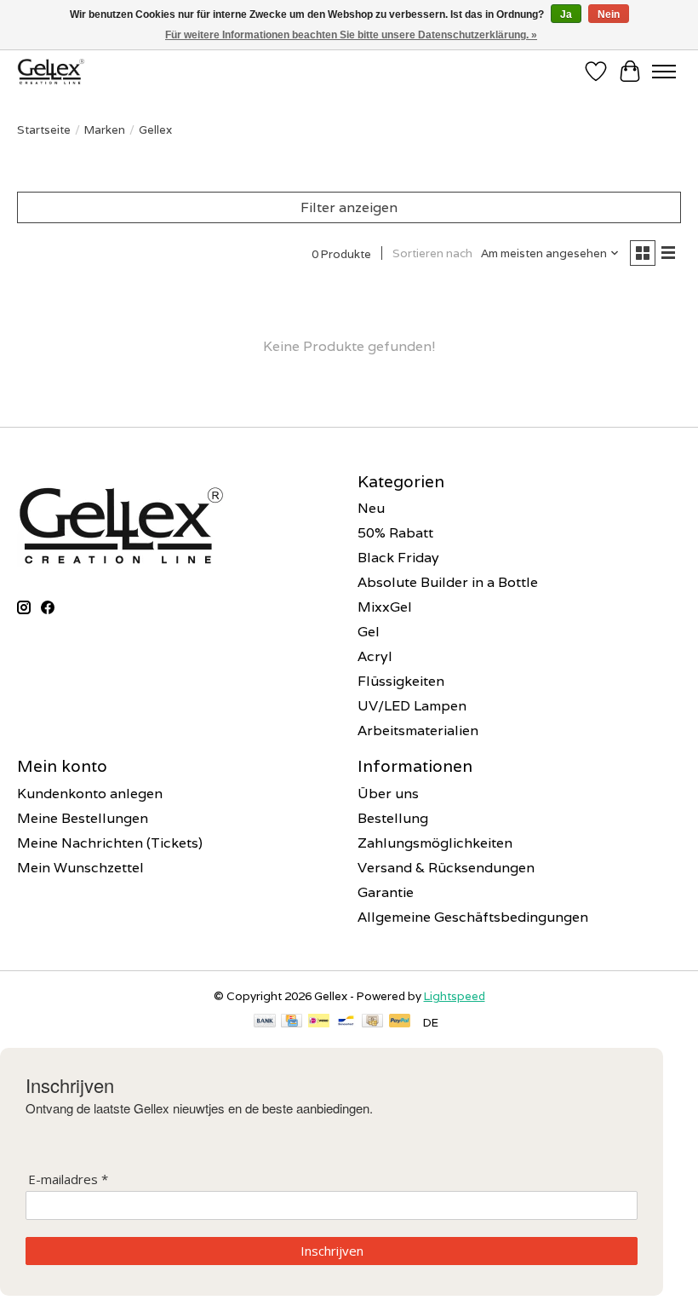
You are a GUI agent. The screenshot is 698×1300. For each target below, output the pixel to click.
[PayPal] (400, 1022)
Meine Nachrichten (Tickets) (110, 843)
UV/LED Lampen (412, 706)
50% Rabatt (395, 533)
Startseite (44, 129)
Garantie (386, 892)
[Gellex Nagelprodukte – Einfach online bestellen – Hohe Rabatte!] (51, 71)
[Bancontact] (346, 1022)
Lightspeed (454, 996)
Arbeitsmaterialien (418, 730)
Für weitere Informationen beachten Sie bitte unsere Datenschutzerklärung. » (351, 35)
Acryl (375, 656)
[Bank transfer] (265, 1022)
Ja (566, 14)
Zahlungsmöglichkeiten (435, 843)
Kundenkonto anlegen (90, 793)
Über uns (388, 793)
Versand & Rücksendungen (446, 868)
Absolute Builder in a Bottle (448, 582)
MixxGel (385, 607)
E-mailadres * (68, 1179)
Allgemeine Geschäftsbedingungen (473, 917)
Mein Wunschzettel (80, 868)
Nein (609, 14)
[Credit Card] (291, 1022)
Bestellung (393, 818)
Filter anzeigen (349, 207)
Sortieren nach (432, 253)
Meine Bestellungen (82, 818)
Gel (369, 632)
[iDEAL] (318, 1022)
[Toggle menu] (664, 72)
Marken (104, 129)
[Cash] (372, 1022)
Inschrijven (331, 1250)
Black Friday (398, 558)
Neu (371, 508)
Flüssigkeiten (401, 681)
